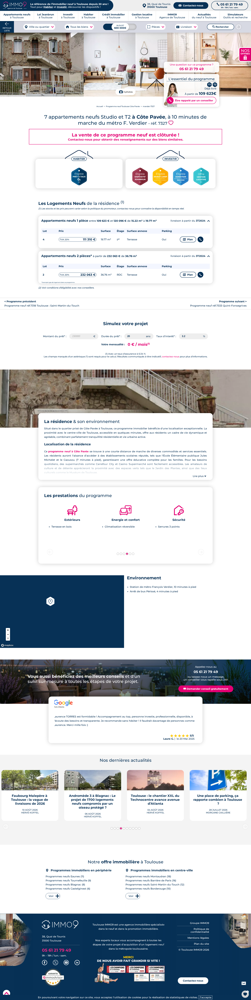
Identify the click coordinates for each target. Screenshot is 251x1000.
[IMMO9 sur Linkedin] (77, 963)
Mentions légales (198, 937)
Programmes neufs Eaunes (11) (65, 876)
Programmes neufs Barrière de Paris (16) (151, 880)
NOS (245, 54)
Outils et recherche (235, 16)
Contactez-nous (191, 5)
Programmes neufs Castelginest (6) (68, 888)
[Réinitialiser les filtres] (239, 27)
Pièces (156, 26)
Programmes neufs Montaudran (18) (148, 876)
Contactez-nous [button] (193, 980)
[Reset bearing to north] (8, 638)
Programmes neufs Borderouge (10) (148, 888)
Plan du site (201, 943)
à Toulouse (45, 16)
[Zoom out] (8, 634)
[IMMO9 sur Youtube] (66, 963)
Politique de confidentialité (200, 930)
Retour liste (7, 29)
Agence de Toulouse (172, 16)
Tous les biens (79, 26)
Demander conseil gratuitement (205, 688)
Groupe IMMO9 (199, 923)
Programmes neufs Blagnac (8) (65, 884)
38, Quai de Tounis (159, 5)
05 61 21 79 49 (191, 69)
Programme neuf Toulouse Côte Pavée (123, 106)
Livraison (186, 26)
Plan (188, 239)
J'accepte (205, 997)
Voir (51, 896)
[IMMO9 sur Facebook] (44, 963)
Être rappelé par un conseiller (191, 100)
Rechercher (220, 26)
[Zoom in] (8, 630)
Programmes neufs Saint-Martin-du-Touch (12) (155, 884)
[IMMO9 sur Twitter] (55, 963)
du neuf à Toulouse (204, 16)
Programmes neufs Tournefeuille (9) (68, 880)
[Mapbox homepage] (7, 645)
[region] (62, 611)
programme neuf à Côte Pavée (68, 451)
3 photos (128, 92)
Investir (62, 7)
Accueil (99, 106)
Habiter (48, 7)
